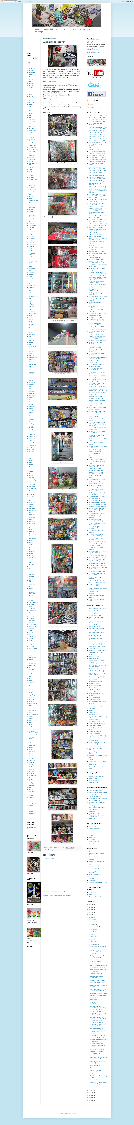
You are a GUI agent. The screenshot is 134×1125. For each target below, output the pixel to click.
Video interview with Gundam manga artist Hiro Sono (98, 966)
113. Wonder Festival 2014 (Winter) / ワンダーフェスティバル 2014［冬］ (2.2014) (97, 208)
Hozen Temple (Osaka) (95, 874)
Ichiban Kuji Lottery (32, 269)
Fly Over (31, 203)
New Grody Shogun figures (98, 982)
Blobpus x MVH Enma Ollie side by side (98, 970)
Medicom (31, 384)
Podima (31, 469)
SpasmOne (32, 547)
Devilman (31, 181)
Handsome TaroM (32, 253)
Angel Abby (32, 695)
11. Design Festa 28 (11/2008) (97, 565)
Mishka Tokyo (93, 704)
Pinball (30, 462)
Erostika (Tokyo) (93, 712)
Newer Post (47, 888)
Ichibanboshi (32, 272)
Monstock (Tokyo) (94, 740)
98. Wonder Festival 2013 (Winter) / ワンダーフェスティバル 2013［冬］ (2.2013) (97, 261)
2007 (90, 1100)
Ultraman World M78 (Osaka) (97, 608)
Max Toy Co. (32, 751)
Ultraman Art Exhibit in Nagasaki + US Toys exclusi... (96, 1053)
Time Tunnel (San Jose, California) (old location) (95, 748)
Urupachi (31, 805)
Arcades (31, 85)
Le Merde (31, 340)
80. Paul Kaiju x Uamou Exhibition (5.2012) (95, 323)
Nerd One (31, 430)
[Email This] (67, 848)
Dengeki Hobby (33, 179)
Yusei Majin (32, 674)
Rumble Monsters (31, 505)
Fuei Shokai (32, 207)
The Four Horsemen (32, 589)
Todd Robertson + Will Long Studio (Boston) (97, 673)
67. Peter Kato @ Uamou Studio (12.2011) (96, 369)
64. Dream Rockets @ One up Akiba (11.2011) (97, 380)
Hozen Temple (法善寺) (97, 1049)
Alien (30, 77)
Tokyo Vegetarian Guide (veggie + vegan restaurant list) (98, 795)
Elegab (31, 722)
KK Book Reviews (31, 324)
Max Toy (31, 380)
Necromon (92, 837)
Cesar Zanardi (33, 143)
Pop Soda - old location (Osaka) (98, 755)
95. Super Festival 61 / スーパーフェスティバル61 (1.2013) (97, 272)
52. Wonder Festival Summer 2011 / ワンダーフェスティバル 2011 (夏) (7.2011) (98, 424)
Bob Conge (32, 119)
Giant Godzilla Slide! (96, 1065)
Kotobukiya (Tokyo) (94, 699)
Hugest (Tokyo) (93, 710)
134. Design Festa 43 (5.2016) (97, 136)
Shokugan (31, 536)
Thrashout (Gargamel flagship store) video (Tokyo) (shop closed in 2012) (97, 763)
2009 (90, 1095)
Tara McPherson (32, 581)
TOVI (30, 614)
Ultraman (31, 638)
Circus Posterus (33, 149)
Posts (91, 104)
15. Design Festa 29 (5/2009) (97, 555)
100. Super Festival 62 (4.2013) (98, 253)
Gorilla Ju (31, 242)
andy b (91, 42)
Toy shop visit (52, 850)
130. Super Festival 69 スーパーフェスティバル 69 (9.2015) (97, 152)
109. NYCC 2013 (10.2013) (96, 221)
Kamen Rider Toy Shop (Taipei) (98, 641)
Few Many (32, 198)
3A (29, 66)
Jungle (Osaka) (93, 679)
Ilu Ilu (30, 276)
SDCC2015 (32, 523)
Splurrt (30, 549)
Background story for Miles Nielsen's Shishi (98, 956)
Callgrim (31, 135)
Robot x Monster (31, 780)
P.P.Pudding (32, 447)
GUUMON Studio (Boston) (96, 671)
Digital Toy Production (32, 184)
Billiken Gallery (33, 703)
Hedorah (31, 259)
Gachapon (32, 211)
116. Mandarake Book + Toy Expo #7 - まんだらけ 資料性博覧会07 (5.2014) (97, 196)
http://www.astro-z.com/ (56, 99)
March (93, 941)
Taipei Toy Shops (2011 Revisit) (98, 717)
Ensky (30, 194)
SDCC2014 (32, 521)
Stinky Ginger (92, 826)
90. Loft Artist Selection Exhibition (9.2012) (95, 289)
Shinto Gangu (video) (95, 733)
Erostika (31, 196)
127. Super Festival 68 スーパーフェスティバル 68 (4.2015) (97, 160)
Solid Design (93, 999)
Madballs (31, 355)
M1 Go (30, 749)
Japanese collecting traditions (31, 289)
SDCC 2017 (32, 519)
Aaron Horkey (32, 70)
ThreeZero (32, 596)
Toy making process (32, 621)
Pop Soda (31, 471)
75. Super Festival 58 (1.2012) (97, 340)
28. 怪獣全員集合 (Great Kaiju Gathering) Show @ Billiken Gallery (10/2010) (97, 510)
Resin (30, 492)
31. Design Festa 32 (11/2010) (97, 500)
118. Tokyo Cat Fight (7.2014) (97, 187)
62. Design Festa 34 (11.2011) (97, 387)
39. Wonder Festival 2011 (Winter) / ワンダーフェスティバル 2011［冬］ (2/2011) (97, 472)
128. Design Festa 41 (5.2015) (97, 157)
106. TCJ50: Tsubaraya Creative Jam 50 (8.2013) (96, 233)
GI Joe (30, 232)
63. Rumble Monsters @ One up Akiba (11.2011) (97, 383)
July (92, 931)
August (93, 929)
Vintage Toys (32, 665)
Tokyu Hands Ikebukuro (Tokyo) (98, 650)
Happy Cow (92, 818)
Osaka (30, 440)
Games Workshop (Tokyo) (96, 677)
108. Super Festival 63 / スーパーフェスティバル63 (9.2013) (98, 224)
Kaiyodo (31, 309)
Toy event (31, 616)
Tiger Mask (32, 598)
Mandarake (32, 362)
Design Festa (32, 720)
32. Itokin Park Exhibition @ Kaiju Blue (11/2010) (97, 497)
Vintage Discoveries (32, 660)
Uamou (31, 632)
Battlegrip (31, 701)
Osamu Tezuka (33, 443)
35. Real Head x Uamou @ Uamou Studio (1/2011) (96, 486)
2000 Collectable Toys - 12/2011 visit (95, 690)
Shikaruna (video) (94, 738)
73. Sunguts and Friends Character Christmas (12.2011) (98, 346)
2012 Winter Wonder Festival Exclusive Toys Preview (98, 1057)
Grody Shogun (33, 244)
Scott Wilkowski (33, 510)
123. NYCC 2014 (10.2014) (96, 173)
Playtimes (31, 464)
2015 (90, 909)
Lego (30, 344)
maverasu (31, 376)
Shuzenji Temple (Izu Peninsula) (95, 877)
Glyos (30, 234)
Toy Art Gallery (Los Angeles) (97, 663)
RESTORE (32, 494)
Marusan (31, 370)
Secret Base (32, 525)
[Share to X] (70, 848)
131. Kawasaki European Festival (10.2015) (96, 148)
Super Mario (32, 557)
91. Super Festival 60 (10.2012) (98, 287)
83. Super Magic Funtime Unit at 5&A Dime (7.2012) (97, 314)
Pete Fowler (32, 453)
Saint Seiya (32, 508)
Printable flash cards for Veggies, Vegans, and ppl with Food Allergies (97, 815)
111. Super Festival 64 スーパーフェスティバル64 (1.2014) (98, 216)
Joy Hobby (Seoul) (94, 613)
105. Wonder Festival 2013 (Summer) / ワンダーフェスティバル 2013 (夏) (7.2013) (98, 238)
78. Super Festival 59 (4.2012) (97, 329)
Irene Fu (31, 283)
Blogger (75, 1113)
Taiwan (31, 570)
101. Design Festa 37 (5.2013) (97, 251)
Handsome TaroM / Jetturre (33, 731)
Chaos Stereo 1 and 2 (95, 841)
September (94, 926)
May (92, 936)
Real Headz (32, 486)
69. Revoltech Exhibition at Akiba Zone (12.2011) (96, 361)
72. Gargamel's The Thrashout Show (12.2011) (97, 350)
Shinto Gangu (32, 533)
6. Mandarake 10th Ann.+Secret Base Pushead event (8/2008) (98, 581)
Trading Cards (33, 626)
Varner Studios (33, 648)
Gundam (31, 248)
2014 (90, 912)
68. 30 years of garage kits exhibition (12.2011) (96, 365)
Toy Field (31, 618)
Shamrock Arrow (31, 528)
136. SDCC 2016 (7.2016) (96, 131)
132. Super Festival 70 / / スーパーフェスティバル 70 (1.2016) (97, 144)
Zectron (31, 816)
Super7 (31, 562)
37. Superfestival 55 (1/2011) (97, 479)
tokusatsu (31, 604)
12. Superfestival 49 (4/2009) (97, 563)
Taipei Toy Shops (93, 782)
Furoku (31, 209)
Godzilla (31, 236)
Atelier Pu (31, 697)
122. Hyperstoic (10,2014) (96, 175)
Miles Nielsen (32, 395)
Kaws (30, 315)
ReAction (31, 482)
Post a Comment (50, 858)
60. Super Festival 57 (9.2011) (97, 392)
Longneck (31, 351)
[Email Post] (63, 847)
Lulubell (31, 353)
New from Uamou (95, 1068)
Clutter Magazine (31, 154)
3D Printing (32, 68)
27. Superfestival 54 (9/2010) (97, 513)
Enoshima (91, 859)
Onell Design (32, 438)
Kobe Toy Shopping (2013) (96, 776)
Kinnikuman (32, 322)
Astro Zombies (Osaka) (95, 681)
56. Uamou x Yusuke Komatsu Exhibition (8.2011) (97, 408)
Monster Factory (31, 409)
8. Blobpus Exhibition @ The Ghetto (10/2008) (97, 574)
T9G (30, 566)
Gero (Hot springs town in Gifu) (98, 882)
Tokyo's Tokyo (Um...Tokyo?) (97, 660)
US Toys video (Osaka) (95, 685)
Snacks (31, 542)
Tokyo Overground (32, 607)
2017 (90, 904)
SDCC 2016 (32, 517)
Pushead (31, 477)
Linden (30, 349)
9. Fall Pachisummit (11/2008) (97, 571)
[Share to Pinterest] (73, 848)
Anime (30, 81)
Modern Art (32, 406)
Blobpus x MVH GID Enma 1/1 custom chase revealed (97, 961)
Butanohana (32, 128)
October (93, 924)
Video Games (32, 657)
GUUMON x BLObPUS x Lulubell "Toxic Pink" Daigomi (97, 952)
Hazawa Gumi (33, 735)
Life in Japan (32, 346)
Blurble (31, 117)
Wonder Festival (31, 810)
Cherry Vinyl (32, 145)
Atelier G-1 (32, 94)
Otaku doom (32, 445)
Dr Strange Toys (33, 189)
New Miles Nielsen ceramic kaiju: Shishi (98, 996)
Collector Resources (32, 158)
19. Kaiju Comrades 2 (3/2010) (97, 541)
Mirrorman (32, 402)
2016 (90, 907)
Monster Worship (31, 412)
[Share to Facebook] (72, 848)
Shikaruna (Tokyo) (94, 683)
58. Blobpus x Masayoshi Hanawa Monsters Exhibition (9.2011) (97, 400)
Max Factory (32, 378)
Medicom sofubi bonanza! (97, 980)
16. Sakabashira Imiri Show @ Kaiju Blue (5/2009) (97, 552)
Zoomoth (31, 682)
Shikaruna (31, 531)
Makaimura (32, 359)
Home (62, 888)
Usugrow (31, 646)
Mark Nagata (32, 364)
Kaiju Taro (31, 306)
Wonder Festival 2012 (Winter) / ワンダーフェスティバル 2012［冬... (98, 1007)
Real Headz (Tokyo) (94, 714)
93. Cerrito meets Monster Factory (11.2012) (96, 281)
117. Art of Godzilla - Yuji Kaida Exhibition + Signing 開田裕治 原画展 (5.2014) (98, 190)
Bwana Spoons (33, 130)
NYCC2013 (32, 434)
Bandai (31, 100)
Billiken (31, 113)
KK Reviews (32, 327)
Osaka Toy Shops (94, 780)
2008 (90, 1097)
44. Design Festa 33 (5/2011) (97, 453)
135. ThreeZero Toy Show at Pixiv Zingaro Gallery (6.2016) (97, 133)
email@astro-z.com (59, 97)
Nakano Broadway (31, 426)
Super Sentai (32, 560)
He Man (31, 256)
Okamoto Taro (33, 436)
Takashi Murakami (31, 573)
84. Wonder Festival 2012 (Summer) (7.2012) (96, 310)
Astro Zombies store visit (97, 1080)
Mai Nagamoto (33, 357)
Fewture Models (33, 200)
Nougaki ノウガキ (94, 894)
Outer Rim (31, 762)
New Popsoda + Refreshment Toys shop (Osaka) (97, 665)
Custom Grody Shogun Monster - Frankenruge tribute (97, 1045)
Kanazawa (92, 880)
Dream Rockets (33, 192)
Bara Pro (31, 102)
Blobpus (31, 115)
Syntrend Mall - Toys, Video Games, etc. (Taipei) (96, 625)
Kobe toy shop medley (95, 731)
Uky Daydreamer (32, 635)
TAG (30, 568)
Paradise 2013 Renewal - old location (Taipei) (97, 743)
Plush (30, 467)
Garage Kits (32, 219)
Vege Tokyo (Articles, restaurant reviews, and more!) (98, 799)
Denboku (31, 177)
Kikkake (31, 319)
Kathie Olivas (32, 313)
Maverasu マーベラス (95, 896)
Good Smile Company (32, 239)
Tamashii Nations (31, 577)
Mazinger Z (32, 382)
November (94, 921)
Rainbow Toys (33, 480)
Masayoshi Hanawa (32, 372)
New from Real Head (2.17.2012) (96, 1002)
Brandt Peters (32, 122)
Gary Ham (31, 227)
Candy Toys (32, 137)
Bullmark (31, 124)
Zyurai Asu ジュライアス (96, 892)
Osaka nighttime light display (98, 993)
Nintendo (31, 432)
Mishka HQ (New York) (95, 706)
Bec (30, 106)
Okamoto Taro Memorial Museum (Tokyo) (96, 618)
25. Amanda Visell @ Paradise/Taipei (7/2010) (96, 520)
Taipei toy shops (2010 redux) (97, 736)
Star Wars (31, 553)
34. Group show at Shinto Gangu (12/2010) (96, 489)
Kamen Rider (32, 311)
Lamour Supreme (31, 337)
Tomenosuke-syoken (32, 794)
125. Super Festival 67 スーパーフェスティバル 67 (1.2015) (97, 167)
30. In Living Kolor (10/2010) (97, 502)
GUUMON (31, 251)
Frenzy (31, 205)
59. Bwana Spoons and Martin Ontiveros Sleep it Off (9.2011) (97, 395)
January (93, 1087)
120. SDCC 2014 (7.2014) (96, 181)
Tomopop (31, 797)
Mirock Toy (32, 399)
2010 (90, 1092)
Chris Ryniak (32, 147)
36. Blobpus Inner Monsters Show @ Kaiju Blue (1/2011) (97, 482)
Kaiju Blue (31, 301)
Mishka (31, 404)
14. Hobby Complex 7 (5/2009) (97, 557)
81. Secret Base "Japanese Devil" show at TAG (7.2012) (97, 320)
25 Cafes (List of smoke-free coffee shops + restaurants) (97, 806)
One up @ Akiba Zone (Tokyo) (97, 701)
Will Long (31, 669)
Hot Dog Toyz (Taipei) (95, 636)
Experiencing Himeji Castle (96, 857)
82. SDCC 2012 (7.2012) (96, 317)
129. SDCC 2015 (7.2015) (96, 155)
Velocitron (31, 653)
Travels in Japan (31, 629)
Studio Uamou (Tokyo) (95, 725)
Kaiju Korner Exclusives (32, 303)
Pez (30, 458)
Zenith (30, 678)
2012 (90, 917)
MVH (30, 421)
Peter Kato (32, 456)
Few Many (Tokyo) (94, 708)
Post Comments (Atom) (58, 891)
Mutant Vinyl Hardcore (32, 418)
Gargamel (31, 223)
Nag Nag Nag (32, 424)
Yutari (30, 676)
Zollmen (31, 680)
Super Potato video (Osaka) (97, 646)
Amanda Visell (33, 79)
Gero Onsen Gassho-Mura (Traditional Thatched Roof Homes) (96, 853)
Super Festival (33, 791)
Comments (92, 107)
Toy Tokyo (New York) (95, 719)
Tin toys (31, 600)
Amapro (31, 692)
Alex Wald (31, 74)
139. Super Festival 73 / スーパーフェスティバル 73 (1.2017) (98, 120)
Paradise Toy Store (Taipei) (96, 611)
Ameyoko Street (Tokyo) (96, 868)
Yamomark (32, 672)
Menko (30, 386)
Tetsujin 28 (32, 584)
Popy (30, 473)
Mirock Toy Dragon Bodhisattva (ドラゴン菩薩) (98, 1072)
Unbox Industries (31, 641)
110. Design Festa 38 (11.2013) (98, 219)
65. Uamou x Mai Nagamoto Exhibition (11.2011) (97, 376)
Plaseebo (31, 769)
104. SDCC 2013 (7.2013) (96, 242)
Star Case (31, 551)
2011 (90, 1090)
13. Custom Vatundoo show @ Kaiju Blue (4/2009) (97, 560)
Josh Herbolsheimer (33, 295)
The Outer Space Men (32, 592)
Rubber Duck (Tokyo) (95, 658)
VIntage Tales (32, 663)
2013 (90, 914)
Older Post (78, 888)
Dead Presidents (32, 172)
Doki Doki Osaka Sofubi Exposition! (97, 976)
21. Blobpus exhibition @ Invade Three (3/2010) (96, 535)
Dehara (31, 175)
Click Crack (32, 151)
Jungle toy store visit (96, 973)
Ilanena (31, 274)
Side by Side (32, 538)
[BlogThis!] (68, 848)
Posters (31, 475)
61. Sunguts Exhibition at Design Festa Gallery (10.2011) (98, 389)
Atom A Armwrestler (32, 97)
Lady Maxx (92, 839)
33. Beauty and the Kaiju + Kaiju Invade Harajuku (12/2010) (98, 493)
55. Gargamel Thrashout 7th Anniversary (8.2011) (97, 412)
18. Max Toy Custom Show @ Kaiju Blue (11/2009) (97, 544)
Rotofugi (31, 783)
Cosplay (31, 167)
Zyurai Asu (32, 685)
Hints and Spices (31, 265)
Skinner (31, 540)
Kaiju (30, 298)
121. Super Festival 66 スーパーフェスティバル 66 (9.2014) (97, 178)
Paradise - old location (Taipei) (97, 746)
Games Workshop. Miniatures (32, 215)
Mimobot (31, 397)
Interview (31, 281)
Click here (50, 95)
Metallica (31, 391)
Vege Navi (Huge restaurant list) (98, 792)
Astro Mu (31, 92)
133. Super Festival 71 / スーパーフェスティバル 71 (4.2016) (98, 139)
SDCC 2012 (32, 512)
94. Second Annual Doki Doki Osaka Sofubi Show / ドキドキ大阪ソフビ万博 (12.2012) (97, 277)
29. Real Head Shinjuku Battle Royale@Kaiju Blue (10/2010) (97, 505)
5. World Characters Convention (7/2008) (95, 585)
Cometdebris (32, 161)
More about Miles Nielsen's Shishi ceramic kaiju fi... (98, 989)
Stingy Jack (92, 831)
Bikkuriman (32, 111)
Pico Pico (31, 460)
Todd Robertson (33, 602)
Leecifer (31, 342)
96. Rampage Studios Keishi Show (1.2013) (97, 269)
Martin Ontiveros (31, 366)
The (30, 586)
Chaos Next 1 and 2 (94, 844)
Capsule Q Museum (32, 140)
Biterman (91, 835)
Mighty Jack (32, 393)
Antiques (31, 83)
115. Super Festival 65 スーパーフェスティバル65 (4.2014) (98, 200)
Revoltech (31, 496)
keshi (30, 317)
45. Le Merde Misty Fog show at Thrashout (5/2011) (97, 450)
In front (31, 278)
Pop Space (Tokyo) (94, 697)
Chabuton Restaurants (95, 790)
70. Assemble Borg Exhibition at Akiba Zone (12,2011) (98, 357)
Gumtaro (31, 246)
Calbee (31, 132)
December (94, 919)
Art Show (31, 87)
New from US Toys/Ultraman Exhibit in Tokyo (98, 1083)
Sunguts (31, 555)
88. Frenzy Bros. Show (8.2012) (98, 296)
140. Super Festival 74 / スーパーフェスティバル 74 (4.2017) (98, 116)
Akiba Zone (32, 72)
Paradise (31, 449)
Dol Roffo (31, 187)
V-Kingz (31, 808)
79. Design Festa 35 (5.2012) (97, 327)
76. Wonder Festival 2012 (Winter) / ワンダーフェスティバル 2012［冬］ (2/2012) (97, 336)
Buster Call (32, 126)
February (93, 944)
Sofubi (30, 544)
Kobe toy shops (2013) (95, 644)
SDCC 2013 (32, 515)
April (92, 939)
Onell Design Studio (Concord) (97, 669)
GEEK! (30, 230)
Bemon (31, 109)
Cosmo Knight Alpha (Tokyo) (97, 723)
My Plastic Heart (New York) (97, 721)
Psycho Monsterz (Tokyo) (96, 648)
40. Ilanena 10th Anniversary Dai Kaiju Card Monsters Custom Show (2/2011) (97, 467)
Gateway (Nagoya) (94, 656)
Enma (90, 833)
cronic (30, 169)
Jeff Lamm (32, 292)
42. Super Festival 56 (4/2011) (97, 459)
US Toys (31, 644)
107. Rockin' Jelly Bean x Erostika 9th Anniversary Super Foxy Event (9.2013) (97, 229)
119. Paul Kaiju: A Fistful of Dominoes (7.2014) (96, 183)
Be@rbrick (32, 104)
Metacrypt (31, 389)
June (92, 934)
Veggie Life (32, 650)
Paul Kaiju (31, 451)
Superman (32, 564)
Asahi (30, 90)
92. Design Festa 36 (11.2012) (97, 285)
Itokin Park (32, 285)
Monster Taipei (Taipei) (95, 615)
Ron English (32, 502)
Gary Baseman (33, 225)
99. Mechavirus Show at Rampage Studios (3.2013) (96, 256)
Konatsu (31, 332)
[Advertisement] (62, 873)
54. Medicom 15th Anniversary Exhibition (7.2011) (97, 415)
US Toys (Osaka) (93, 687)
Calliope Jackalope (94, 828)
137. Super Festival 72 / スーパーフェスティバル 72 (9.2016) (98, 127)
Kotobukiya (32, 334)
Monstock (31, 416)
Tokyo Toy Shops (93, 778)
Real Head (32, 484)
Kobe (30, 330)
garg (30, 221)
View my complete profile (94, 52)
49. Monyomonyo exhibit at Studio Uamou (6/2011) (96, 435)
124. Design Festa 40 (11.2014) (98, 170)
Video (30, 655)
